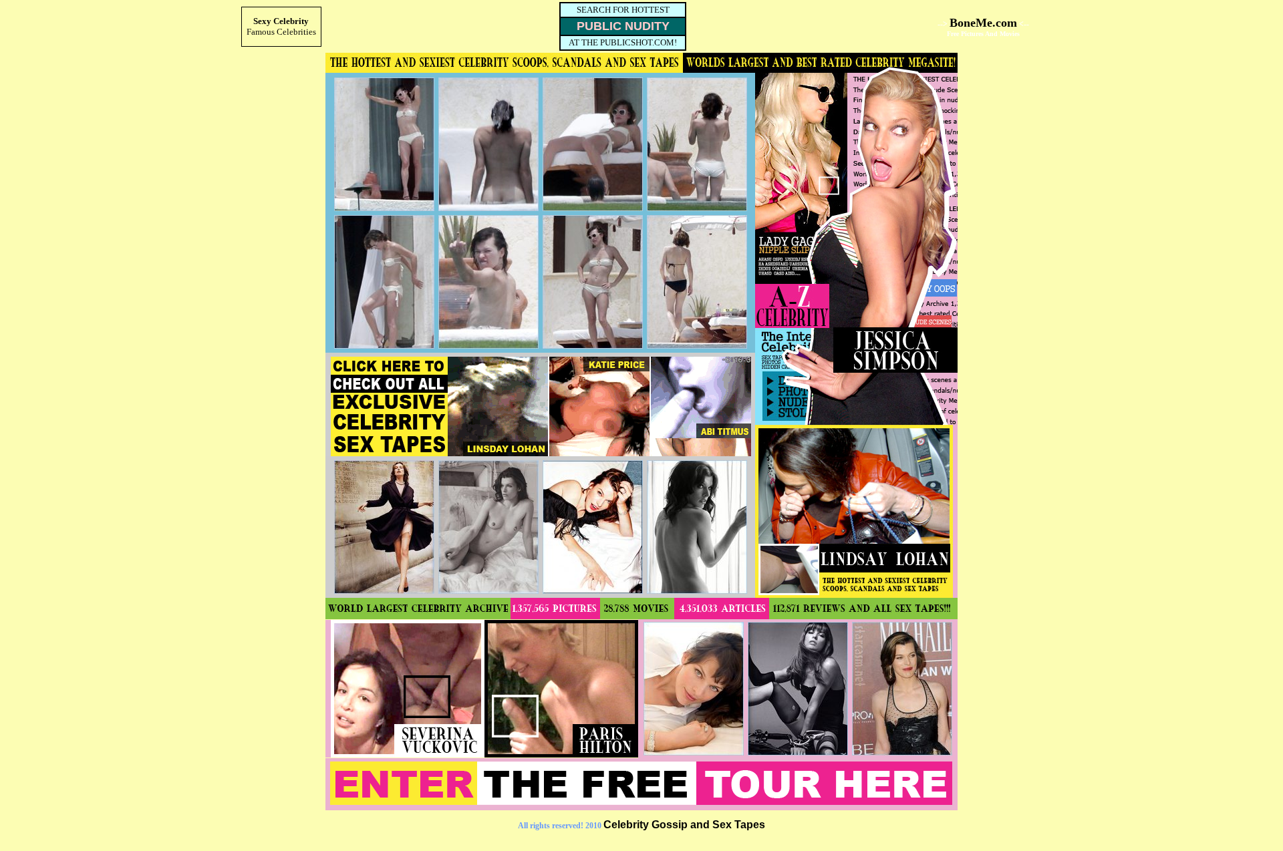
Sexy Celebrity (281, 21)
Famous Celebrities (281, 32)
